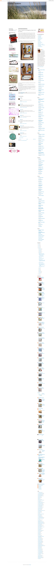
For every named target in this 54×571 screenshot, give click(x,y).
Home (27, 139)
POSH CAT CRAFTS (40, 287)
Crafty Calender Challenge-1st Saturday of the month (41, 233)
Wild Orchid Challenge (41, 122)
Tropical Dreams (40, 429)
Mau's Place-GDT (40, 42)
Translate (14, 30)
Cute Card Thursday (40, 177)
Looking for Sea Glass (41, 258)
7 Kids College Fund (40, 493)
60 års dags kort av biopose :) (43, 416)
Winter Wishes (43, 328)
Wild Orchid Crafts (40, 557)
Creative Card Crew (40, 141)
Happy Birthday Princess (41, 266)
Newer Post (19, 139)
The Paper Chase (40, 485)
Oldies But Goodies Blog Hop (43, 460)
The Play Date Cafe (40, 193)
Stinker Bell (43, 353)
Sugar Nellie (39, 547)
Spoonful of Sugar (40, 541)
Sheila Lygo (39, 486)
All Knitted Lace (40, 419)
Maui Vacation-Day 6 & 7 (43, 431)
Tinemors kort (40, 414)
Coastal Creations (14, 3)
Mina (20, 119)
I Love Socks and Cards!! (41, 297)
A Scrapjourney (40, 312)
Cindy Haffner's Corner (41, 434)
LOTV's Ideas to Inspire (41, 80)
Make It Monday (40, 124)
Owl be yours (43, 333)
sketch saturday (40, 234)
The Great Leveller (40, 439)
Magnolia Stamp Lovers (41, 523)
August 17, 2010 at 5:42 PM (23, 130)
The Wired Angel (40, 449)
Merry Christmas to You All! (43, 298)
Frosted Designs (40, 214)
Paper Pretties (40, 173)
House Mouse (39, 515)
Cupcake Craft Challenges (41, 128)
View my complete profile (40, 66)
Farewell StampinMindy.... (43, 394)
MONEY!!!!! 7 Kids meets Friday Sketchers (41, 255)
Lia (20, 97)
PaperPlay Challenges (41, 195)
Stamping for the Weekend (41, 545)
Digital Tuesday (40, 508)
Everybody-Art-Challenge (41, 134)
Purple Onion (43, 338)
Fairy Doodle (39, 512)
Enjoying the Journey (40, 424)
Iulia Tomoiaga (40, 444)
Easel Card (39, 509)
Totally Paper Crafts (40, 553)
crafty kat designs (40, 408)
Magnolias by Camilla (41, 322)
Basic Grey (39, 496)
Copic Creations (40, 503)
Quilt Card (43, 358)
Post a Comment (21, 137)
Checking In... (43, 410)
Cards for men (40, 126)
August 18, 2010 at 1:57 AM (23, 136)
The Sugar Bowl (40, 187)
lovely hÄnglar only (40, 78)
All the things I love (40, 317)
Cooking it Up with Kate (41, 502)
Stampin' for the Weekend (41, 218)
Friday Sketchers (40, 224)
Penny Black (39, 531)
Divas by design (40, 171)
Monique (21, 115)
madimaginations (40, 382)
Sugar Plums (39, 548)
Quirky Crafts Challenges (41, 84)
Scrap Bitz (39, 409)
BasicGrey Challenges (41, 239)
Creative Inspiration (40, 505)
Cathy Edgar (39, 403)
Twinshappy (39, 302)
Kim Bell (39, 40)
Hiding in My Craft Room (41, 235)
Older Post (34, 139)
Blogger (30, 564)
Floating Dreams (41, 259)
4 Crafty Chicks (40, 492)
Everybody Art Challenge (41, 510)
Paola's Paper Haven (40, 387)
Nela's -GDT (39, 43)
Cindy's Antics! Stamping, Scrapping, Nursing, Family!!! (41, 458)
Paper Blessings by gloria (41, 473)
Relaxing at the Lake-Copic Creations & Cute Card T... (42, 261)
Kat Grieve (39, 39)
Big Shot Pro (39, 497)
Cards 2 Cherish (40, 307)
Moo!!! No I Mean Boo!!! (41, 253)
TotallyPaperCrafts (40, 220)
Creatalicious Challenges (41, 136)
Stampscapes (39, 546)
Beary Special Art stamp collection (43, 323)
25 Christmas (43, 373)
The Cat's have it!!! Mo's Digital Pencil (43, 405)
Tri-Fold (39, 554)
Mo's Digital (39, 524)
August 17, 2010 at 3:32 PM (23, 117)
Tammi (21, 109)
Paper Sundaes (40, 528)
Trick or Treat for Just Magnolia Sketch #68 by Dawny (42, 265)
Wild (42, 435)
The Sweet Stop (40, 240)
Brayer (39, 498)
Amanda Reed (40, 35)
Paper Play (39, 527)
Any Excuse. (43, 343)
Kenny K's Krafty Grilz (40, 518)
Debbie (42, 49)
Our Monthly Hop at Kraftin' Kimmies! (43, 451)
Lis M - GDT (39, 41)
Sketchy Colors (40, 540)
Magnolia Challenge (40, 521)
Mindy (39, 392)
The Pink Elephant (40, 118)
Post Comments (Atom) (24, 140)
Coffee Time (40, 257)
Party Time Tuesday (40, 530)
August (40, 252)
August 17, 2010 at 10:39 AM (23, 101)
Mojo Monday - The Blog (41, 107)
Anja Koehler (39, 36)
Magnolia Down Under (40, 522)
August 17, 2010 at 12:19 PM (23, 107)
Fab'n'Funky (39, 511)
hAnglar (39, 558)
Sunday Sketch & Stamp (41, 92)
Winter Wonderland (40, 74)
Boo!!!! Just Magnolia (41, 256)
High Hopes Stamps (40, 72)
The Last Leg (43, 383)
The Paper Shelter (40, 162)
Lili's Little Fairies (40, 179)
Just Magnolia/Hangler (40, 517)
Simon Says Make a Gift (41, 263)
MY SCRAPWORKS (40, 468)
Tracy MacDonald (40, 46)
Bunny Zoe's (39, 499)
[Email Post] (26, 92)
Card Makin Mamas (40, 216)
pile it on (39, 82)
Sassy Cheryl (39, 535)
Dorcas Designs (40, 463)
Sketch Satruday (40, 538)
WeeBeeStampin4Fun (41, 277)
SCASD (39, 534)
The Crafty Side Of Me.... (41, 292)
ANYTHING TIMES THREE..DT (43, 283)
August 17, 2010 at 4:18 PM (23, 123)
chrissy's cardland (40, 282)
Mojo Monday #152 (41, 262)
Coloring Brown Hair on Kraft (43, 465)
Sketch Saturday (40, 539)
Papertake (39, 529)
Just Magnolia (40, 226)
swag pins (43, 388)
